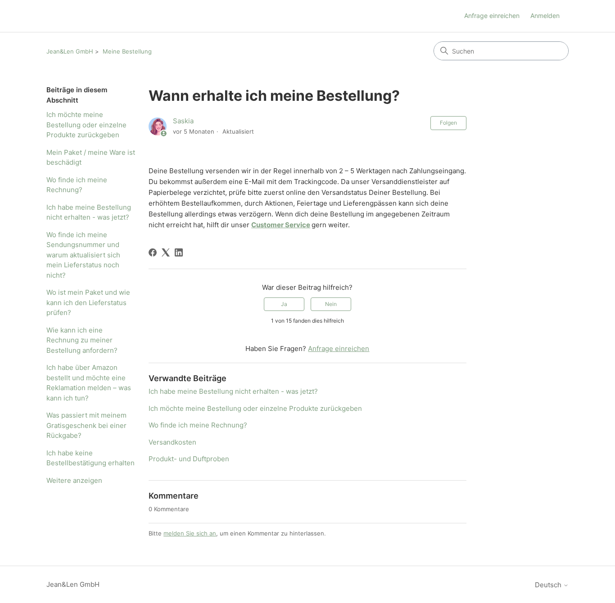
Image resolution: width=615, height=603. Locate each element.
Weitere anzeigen (74, 480)
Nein (331, 304)
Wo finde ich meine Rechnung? (76, 185)
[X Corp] (166, 252)
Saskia (183, 121)
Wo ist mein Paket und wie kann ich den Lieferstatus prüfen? (88, 302)
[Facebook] (153, 252)
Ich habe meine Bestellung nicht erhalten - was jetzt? (88, 212)
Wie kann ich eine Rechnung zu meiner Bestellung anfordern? (82, 340)
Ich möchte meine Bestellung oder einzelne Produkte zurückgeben (86, 124)
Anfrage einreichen (492, 15)
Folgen (448, 122)
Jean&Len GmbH (69, 51)
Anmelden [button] (545, 15)
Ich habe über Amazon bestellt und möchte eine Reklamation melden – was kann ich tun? (88, 382)
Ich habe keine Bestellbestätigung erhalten (90, 458)
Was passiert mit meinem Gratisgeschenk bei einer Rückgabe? (86, 425)
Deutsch (549, 585)
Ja (284, 304)
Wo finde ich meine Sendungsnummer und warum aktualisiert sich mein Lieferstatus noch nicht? (83, 254)
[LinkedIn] (179, 252)
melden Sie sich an (189, 533)
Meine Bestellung (127, 51)
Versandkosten (172, 442)
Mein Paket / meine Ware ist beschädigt (90, 157)
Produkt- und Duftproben (189, 458)
